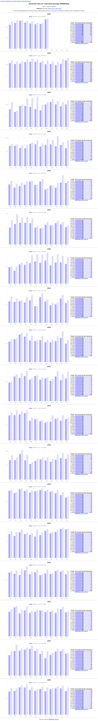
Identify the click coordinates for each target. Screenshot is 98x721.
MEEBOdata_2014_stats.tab (81, 513)
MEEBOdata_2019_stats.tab (81, 317)
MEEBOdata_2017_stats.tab (81, 396)
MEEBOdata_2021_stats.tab (81, 239)
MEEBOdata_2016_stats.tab (81, 435)
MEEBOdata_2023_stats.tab (81, 161)
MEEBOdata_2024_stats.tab (81, 121)
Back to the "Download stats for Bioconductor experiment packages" (16, 1)
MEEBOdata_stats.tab (54, 719)
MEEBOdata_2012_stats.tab (81, 592)
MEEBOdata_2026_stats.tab (81, 43)
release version (51, 8)
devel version (58, 8)
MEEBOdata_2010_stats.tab (81, 670)
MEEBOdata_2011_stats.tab (81, 631)
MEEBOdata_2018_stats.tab (81, 356)
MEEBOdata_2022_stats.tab (81, 200)
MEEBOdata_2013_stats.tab (81, 552)
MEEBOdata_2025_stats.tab (81, 82)
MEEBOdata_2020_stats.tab (81, 278)
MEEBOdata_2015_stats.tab (81, 474)
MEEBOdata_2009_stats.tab (81, 709)
